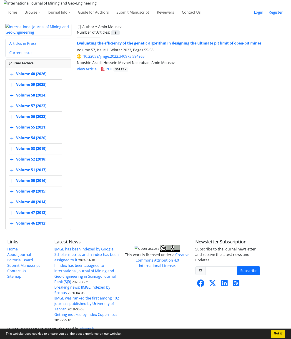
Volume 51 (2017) (31, 169)
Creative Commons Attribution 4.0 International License (162, 260)
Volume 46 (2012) (31, 223)
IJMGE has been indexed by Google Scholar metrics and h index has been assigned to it (86, 254)
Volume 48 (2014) (31, 201)
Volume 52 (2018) (31, 159)
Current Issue (21, 52)
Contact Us (191, 12)
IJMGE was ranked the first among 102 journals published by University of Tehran (86, 304)
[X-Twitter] (212, 284)
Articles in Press (23, 43)
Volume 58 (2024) (31, 95)
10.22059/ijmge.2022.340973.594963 (114, 56)
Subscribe (248, 270)
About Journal (19, 254)
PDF (115, 69)
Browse (31, 12)
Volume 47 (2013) (31, 212)
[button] (123, 334)
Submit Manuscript (132, 12)
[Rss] (236, 284)
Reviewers (165, 12)
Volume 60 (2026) (31, 73)
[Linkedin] (224, 284)
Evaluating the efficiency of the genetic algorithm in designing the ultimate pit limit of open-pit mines (169, 43)
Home (12, 12)
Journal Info (58, 12)
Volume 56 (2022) (31, 116)
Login (258, 12)
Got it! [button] (278, 333)
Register (276, 12)
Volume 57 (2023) (31, 105)
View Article (87, 69)
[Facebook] (200, 284)
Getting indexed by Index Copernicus (85, 314)
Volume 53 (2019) (31, 148)
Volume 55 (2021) (31, 127)
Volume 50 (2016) (31, 180)
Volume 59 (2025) (31, 84)
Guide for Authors (93, 12)
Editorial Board (20, 259)
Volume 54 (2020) (31, 137)
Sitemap (14, 276)
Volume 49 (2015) (31, 191)
